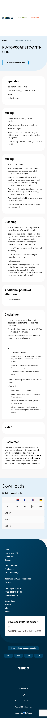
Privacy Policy (23, 695)
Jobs (6, 608)
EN (18, 656)
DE (39, 656)
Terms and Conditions (23, 701)
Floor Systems (11, 565)
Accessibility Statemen (23, 707)
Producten (9, 569)
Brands (8, 604)
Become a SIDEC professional (18, 579)
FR (29, 656)
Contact (8, 582)
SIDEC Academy (11, 572)
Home (4, 41)
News (7, 611)
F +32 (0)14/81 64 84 (13, 592)
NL (8, 656)
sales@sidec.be (11, 595)
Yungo (29, 713)
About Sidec (10, 601)
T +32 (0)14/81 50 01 (13, 588)
